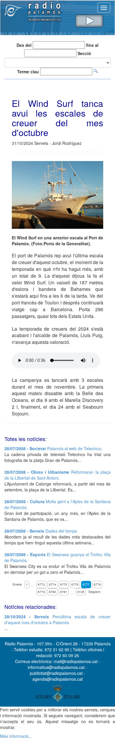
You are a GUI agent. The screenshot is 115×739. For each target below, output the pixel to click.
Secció (84, 53)
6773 (41, 584)
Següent (94, 592)
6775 (63, 584)
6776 (74, 584)
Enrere (17, 584)
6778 (97, 584)
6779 (41, 592)
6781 (63, 592)
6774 (52, 584)
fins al (92, 45)
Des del (24, 45)
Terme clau (28, 71)
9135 (80, 592)
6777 (86, 584)
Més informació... (16, 736)
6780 (52, 592)
